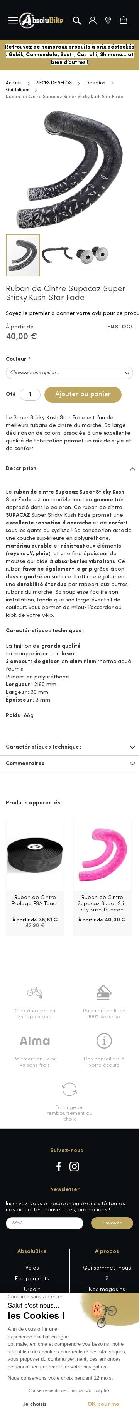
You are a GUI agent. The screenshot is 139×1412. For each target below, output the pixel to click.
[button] (58, 255)
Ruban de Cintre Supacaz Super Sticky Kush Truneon (102, 904)
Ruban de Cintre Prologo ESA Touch (35, 901)
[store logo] (41, 21)
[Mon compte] (92, 20)
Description (21, 469)
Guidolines (17, 90)
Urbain (32, 1290)
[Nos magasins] (108, 20)
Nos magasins (107, 1290)
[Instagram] (74, 1166)
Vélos (32, 1268)
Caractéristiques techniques (44, 747)
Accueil (14, 83)
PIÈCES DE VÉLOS (54, 83)
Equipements (32, 1279)
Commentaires (25, 764)
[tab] (69, 469)
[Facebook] (59, 1166)
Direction (95, 83)
